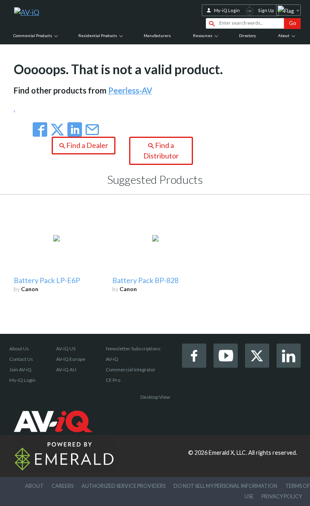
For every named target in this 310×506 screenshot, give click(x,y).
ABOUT (34, 486)
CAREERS (62, 486)
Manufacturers (157, 35)
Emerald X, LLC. (228, 452)
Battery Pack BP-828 (145, 280)
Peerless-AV (130, 90)
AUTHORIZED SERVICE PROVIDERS (123, 486)
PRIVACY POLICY (282, 496)
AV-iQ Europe (70, 359)
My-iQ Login (227, 10)
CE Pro (113, 380)
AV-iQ (112, 359)
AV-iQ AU (66, 369)
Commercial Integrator (130, 369)
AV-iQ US (65, 349)
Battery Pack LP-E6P (47, 280)
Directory (247, 35)
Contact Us (21, 359)
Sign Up (266, 10)
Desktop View (155, 397)
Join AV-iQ (20, 369)
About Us (19, 349)
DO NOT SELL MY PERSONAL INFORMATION (225, 486)
